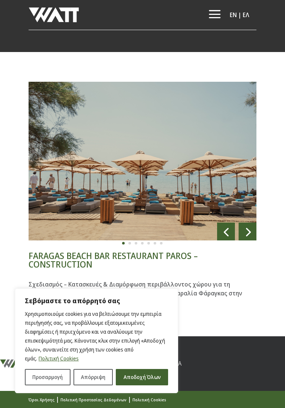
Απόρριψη (93, 377)
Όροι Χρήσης (42, 399)
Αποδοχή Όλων (142, 377)
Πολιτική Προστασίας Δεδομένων (93, 399)
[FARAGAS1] (142, 240)
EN (233, 15)
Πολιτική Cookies (59, 358)
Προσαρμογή (47, 377)
